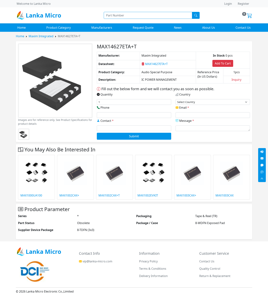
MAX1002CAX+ (69, 195)
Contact (107, 121)
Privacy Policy (148, 261)
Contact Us (243, 28)
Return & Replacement (214, 276)
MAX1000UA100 (31, 195)
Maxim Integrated (41, 36)
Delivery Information (153, 276)
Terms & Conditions (152, 269)
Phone (104, 108)
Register (243, 4)
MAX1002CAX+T (109, 195)
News (178, 28)
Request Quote (143, 28)
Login (228, 4)
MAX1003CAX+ (186, 195)
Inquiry (236, 80)
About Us (208, 28)
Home (21, 28)
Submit (134, 136)
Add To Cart (223, 63)
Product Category (58, 28)
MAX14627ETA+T (156, 64)
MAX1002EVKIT (147, 195)
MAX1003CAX (224, 195)
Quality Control (209, 269)
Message (186, 121)
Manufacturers (101, 28)
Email (183, 108)
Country (184, 94)
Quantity (106, 94)
